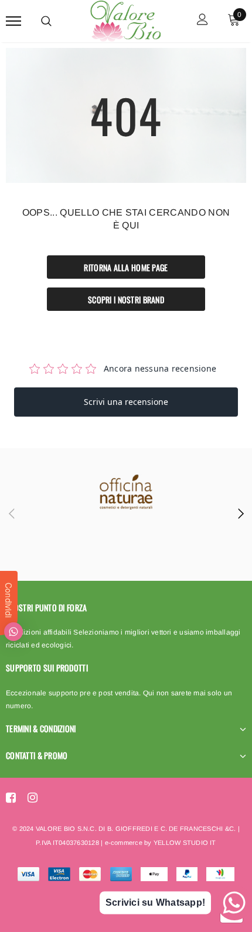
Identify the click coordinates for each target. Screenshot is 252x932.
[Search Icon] (46, 21)
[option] (126, 492)
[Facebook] (11, 797)
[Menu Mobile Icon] (13, 21)
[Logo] (124, 19)
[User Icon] (202, 20)
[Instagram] (33, 797)
